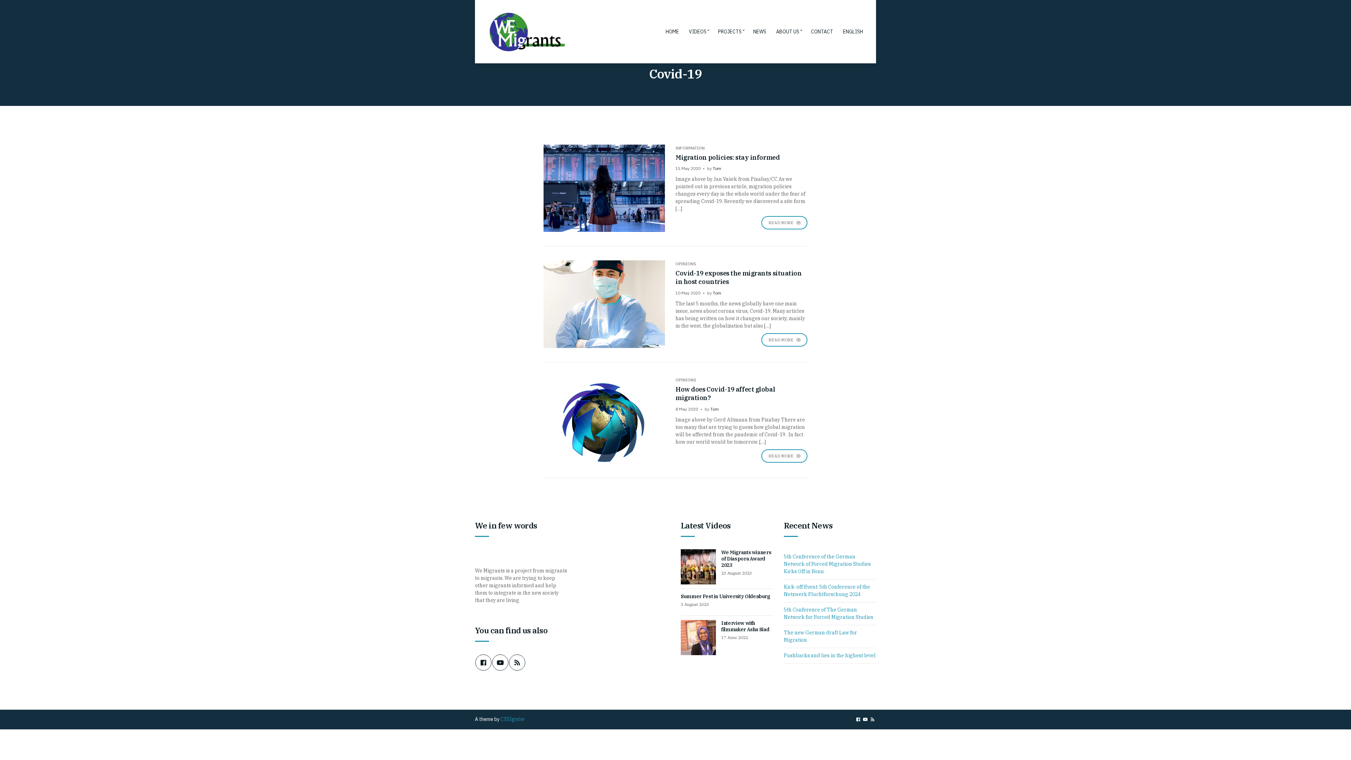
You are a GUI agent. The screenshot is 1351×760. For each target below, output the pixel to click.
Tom (717, 168)
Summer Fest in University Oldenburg (725, 596)
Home (672, 31)
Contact (822, 31)
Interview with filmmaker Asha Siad (745, 626)
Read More (781, 222)
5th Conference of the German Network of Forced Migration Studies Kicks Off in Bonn (827, 564)
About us (787, 31)
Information (690, 148)
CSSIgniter (513, 719)
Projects (730, 31)
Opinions (686, 263)
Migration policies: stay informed (728, 157)
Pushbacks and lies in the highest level (830, 655)
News (759, 31)
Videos (697, 31)
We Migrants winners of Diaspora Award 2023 (746, 558)
